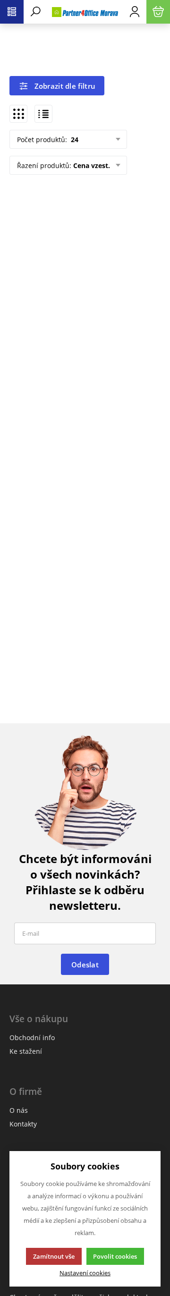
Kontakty (23, 1123)
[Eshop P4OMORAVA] (85, 12)
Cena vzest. (91, 165)
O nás (18, 1110)
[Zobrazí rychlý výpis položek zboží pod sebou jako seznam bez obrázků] (43, 114)
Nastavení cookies (85, 1273)
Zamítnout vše (54, 1256)
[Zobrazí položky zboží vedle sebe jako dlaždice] (18, 114)
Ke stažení (25, 1051)
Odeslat (85, 964)
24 (73, 139)
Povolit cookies (115, 1256)
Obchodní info (32, 1037)
